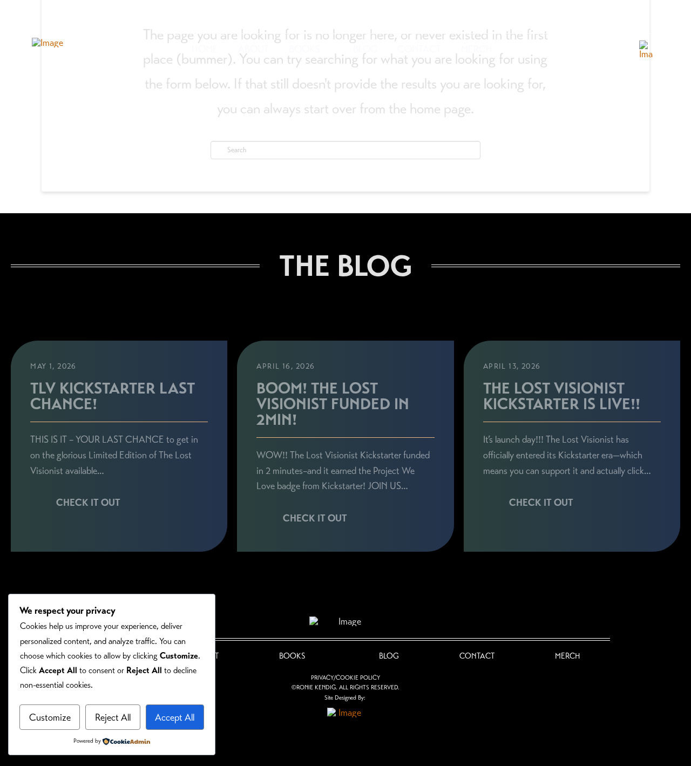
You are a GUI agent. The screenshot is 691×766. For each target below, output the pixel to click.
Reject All (113, 717)
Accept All (174, 717)
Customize (50, 717)
